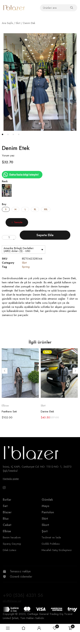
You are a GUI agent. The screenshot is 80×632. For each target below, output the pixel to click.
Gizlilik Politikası (50, 544)
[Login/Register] (39, 628)
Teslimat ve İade (51, 537)
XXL (45, 209)
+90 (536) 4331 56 (23, 595)
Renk (5, 181)
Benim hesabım (12, 537)
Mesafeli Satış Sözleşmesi (56, 550)
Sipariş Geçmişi (12, 544)
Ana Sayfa (7, 23)
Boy (4, 204)
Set (5, 506)
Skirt (18, 23)
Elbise (5, 405)
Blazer (7, 512)
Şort (45, 531)
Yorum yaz (8, 155)
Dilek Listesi (9, 550)
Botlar (7, 499)
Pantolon (48, 512)
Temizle (18, 222)
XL (35, 209)
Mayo (45, 506)
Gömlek (47, 499)
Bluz (6, 518)
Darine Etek (47, 411)
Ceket (7, 525)
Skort (45, 525)
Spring (26, 267)
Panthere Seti (9, 411)
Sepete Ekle (45, 235)
